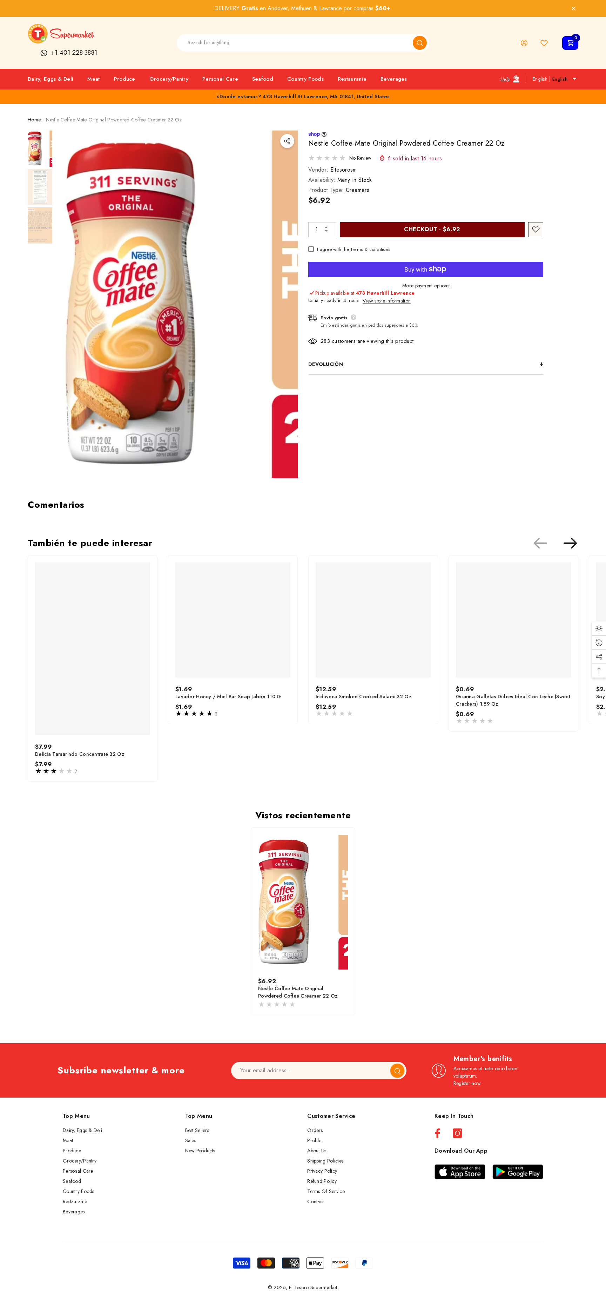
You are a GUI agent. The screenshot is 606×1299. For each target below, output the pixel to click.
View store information (387, 300)
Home (34, 119)
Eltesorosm (343, 169)
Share (287, 141)
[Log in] (524, 43)
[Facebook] (437, 1133)
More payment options (425, 285)
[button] (570, 43)
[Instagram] (457, 1133)
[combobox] (295, 42)
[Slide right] (570, 543)
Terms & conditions (370, 249)
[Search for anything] (303, 43)
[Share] (287, 141)
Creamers (358, 190)
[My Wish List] (544, 43)
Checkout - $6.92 (432, 229)
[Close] (573, 9)
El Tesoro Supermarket (313, 1287)
